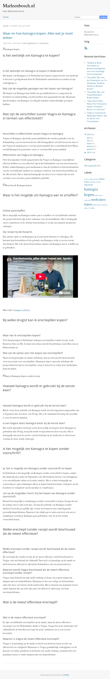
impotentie (88, 184)
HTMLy (66, 675)
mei (88, 140)
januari (90, 149)
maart (89, 143)
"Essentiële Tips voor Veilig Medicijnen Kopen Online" (95, 94)
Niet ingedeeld (29, 43)
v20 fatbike (91, 208)
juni (88, 137)
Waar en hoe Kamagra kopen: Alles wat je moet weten (38, 35)
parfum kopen (96, 205)
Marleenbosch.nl (19, 5)
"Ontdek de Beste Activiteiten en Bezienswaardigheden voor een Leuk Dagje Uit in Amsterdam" (96, 68)
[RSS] (85, 48)
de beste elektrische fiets (91, 179)
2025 (89, 152)
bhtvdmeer (44, 43)
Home (6, 17)
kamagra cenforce (21, 310)
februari (90, 146)
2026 (89, 134)
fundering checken (95, 182)
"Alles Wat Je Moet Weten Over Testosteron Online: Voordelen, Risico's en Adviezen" (97, 105)
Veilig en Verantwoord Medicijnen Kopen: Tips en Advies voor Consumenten (97, 116)
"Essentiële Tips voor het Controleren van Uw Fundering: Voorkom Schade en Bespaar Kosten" (97, 83)
